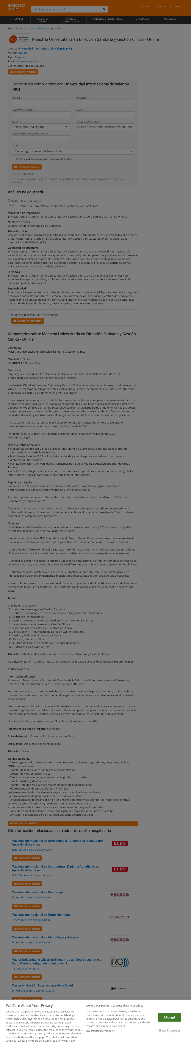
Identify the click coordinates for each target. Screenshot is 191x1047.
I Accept (169, 1017)
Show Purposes (169, 1030)
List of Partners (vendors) (100, 1030)
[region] (95, 1023)
